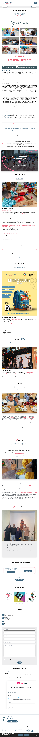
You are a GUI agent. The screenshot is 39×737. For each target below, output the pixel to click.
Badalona (4, 6)
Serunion (12, 417)
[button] (19, 257)
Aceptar (20, 734)
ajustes (9, 736)
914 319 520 (10, 716)
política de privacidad (13, 659)
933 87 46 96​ (6, 619)
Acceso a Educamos (18, 729)
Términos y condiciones (30, 731)
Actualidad (4, 730)
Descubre (33, 6)
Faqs (15, 730)
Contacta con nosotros (12, 721)
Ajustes (32, 734)
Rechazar (26, 734)
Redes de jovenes (17, 728)
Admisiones (4, 729)
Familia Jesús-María (6, 115)
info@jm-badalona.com (8, 615)
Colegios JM (4, 728)
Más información (11, 571)
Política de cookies (29, 730)
